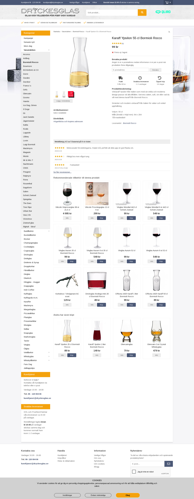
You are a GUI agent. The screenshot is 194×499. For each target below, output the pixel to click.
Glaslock (27, 278)
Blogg (96, 467)
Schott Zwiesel (29, 195)
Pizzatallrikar (29, 313)
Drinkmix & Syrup (31, 262)
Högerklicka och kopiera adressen (68, 121)
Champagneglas (31, 243)
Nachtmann (28, 164)
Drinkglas (28, 258)
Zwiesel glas (28, 223)
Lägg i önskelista (63, 101)
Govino (26, 97)
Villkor (94, 2)
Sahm (25, 191)
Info (67, 218)
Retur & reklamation (66, 461)
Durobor (26, 82)
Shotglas (27, 325)
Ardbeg (26, 58)
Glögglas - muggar (32, 282)
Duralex (26, 78)
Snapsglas (28, 333)
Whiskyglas (29, 356)
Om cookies (99, 464)
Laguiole (26, 132)
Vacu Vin (27, 215)
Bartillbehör (29, 231)
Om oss (97, 458)
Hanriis (26, 101)
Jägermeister (28, 121)
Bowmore (27, 66)
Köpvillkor (62, 458)
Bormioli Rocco (30, 62)
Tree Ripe (27, 207)
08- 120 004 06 (31, 459)
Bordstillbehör (30, 235)
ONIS (25, 168)
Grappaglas (29, 286)
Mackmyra (27, 148)
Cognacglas (29, 251)
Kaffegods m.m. (31, 298)
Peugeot (26, 172)
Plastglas (28, 317)
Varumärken (29, 50)
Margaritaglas (30, 309)
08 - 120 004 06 (34, 394)
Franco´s (27, 86)
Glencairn (27, 93)
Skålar (26, 329)
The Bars (27, 203)
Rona (25, 179)
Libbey (26, 136)
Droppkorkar (29, 266)
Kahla (25, 125)
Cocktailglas (29, 247)
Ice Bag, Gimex (30, 105)
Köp (101, 218)
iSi (24, 113)
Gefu (25, 89)
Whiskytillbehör (30, 360)
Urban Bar (27, 211)
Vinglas (27, 345)
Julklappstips (29, 368)
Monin (26, 156)
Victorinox (27, 219)
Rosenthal (27, 183)
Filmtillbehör (29, 270)
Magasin (26, 152)
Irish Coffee (29, 290)
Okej (128, 495)
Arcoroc (26, 54)
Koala (25, 129)
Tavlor (26, 341)
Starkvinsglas (29, 337)
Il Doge (26, 109)
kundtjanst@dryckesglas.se (53, 2)
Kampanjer (28, 38)
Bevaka (155, 70)
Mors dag (28, 46)
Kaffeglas (28, 294)
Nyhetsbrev (99, 461)
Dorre (25, 74)
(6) (123, 43)
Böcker (27, 239)
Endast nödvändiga (98, 495)
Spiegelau (27, 199)
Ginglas (27, 274)
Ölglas (26, 348)
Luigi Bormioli (29, 144)
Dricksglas (28, 255)
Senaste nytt (29, 42)
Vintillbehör (28, 352)
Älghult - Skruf (29, 226)
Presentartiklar (30, 321)
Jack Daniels (28, 117)
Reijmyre (27, 176)
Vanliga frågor (74, 2)
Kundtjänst (86, 2)
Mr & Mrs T (28, 160)
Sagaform (27, 187)
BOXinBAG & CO (31, 70)
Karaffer (27, 302)
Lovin (25, 140)
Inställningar (67, 495)
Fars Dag (28, 364)
